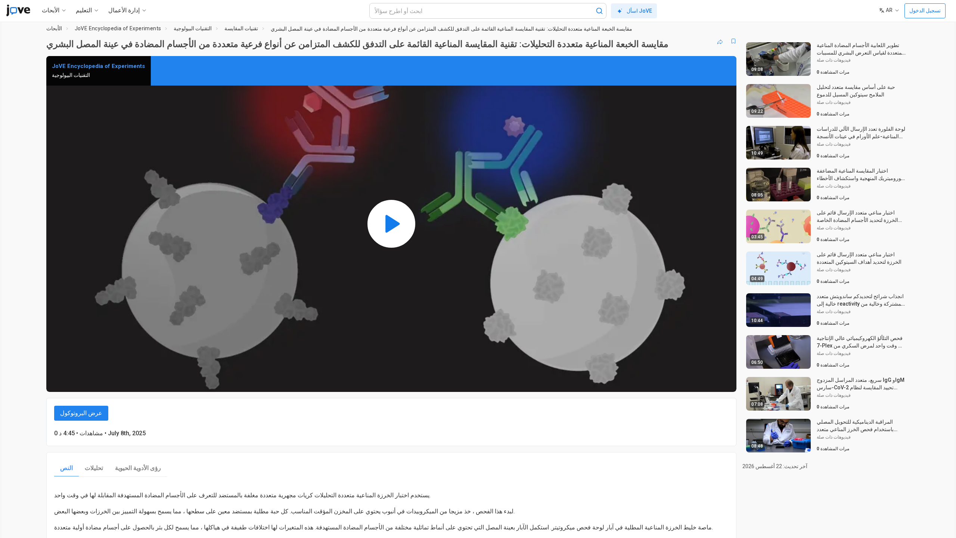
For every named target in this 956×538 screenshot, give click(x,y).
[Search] (599, 11)
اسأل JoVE (639, 11)
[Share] (720, 41)
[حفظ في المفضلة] (733, 41)
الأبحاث (54, 28)
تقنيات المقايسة (241, 28)
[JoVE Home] (18, 10)
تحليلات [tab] (94, 467)
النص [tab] (66, 467)
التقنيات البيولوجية (193, 28)
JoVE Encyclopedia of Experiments (118, 28)
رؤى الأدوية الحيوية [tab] (138, 467)
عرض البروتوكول (81, 413)
